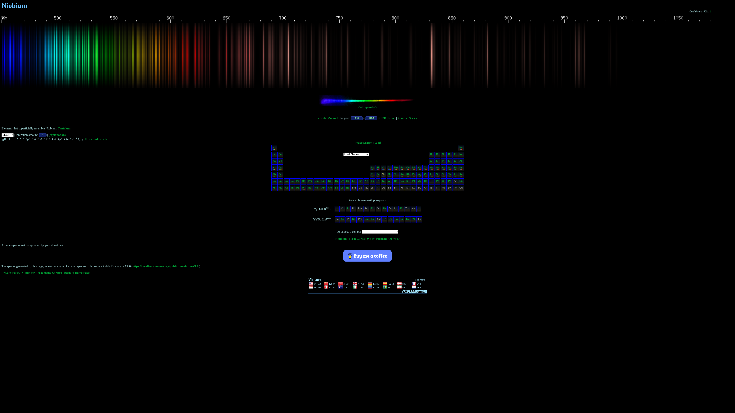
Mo (389, 174)
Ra (280, 187)
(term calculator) (98, 139)
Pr (297, 181)
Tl (431, 181)
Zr (378, 174)
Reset (391, 118)
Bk (336, 187)
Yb (366, 181)
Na (274, 160)
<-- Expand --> (367, 107)
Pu (316, 187)
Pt (413, 181)
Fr (274, 187)
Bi (443, 181)
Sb (443, 174)
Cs (274, 181)
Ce (292, 181)
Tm (360, 181)
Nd (303, 181)
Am (323, 187)
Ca (280, 167)
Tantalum (64, 128)
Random (341, 238)
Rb (274, 174)
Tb (336, 181)
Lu (372, 181)
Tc (395, 174)
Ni (413, 167)
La (286, 181)
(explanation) (57, 135)
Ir (407, 181)
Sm (317, 181)
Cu (419, 167)
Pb (437, 181)
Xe (460, 174)
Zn (425, 167)
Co (408, 167)
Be (280, 154)
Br (455, 167)
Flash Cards (357, 238)
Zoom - (402, 118)
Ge (437, 167)
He (460, 147)
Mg (280, 160)
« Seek (322, 118)
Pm (310, 181)
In (431, 174)
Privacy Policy (11, 272)
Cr (389, 167)
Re (395, 181)
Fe (401, 167)
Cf (342, 187)
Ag (419, 174)
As (443, 167)
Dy (342, 181)
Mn (396, 167)
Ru (402, 174)
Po (449, 181)
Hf (378, 181)
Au (419, 181)
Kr (460, 167)
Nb (383, 174)
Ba (280, 181)
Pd (414, 174)
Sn (437, 174)
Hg (425, 181)
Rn (461, 181)
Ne (460, 154)
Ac (286, 187)
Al (431, 160)
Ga (431, 167)
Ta (383, 181)
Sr (279, 174)
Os (402, 181)
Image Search (363, 142)
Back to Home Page (77, 272)
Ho (348, 181)
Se (449, 167)
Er (353, 181)
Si (437, 160)
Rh (408, 174)
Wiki (377, 142)
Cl (455, 160)
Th (292, 187)
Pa (297, 187)
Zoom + (333, 118)
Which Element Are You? (383, 238)
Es (347, 187)
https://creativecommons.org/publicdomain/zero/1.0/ (165, 266)
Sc (372, 167)
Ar (460, 160)
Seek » (413, 118)
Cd (425, 174)
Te (449, 174)
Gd (330, 181)
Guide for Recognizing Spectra (42, 272)
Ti (378, 167)
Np (309, 187)
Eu (323, 181)
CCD (382, 118)
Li (274, 154)
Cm (330, 187)
